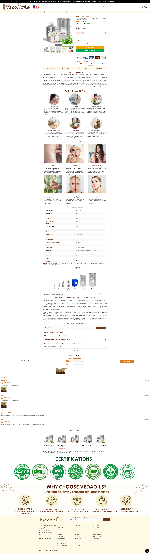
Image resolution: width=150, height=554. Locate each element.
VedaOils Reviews (78, 543)
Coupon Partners (78, 540)
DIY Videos (77, 534)
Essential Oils (49, 14)
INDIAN (78, 28)
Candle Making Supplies (62, 543)
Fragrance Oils (60, 534)
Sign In (76, 527)
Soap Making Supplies (61, 541)
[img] (4, 380)
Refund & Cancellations (97, 534)
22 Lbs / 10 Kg (79, 36)
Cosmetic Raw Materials (62, 540)
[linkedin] (18, 1)
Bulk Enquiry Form (96, 527)
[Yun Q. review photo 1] (4, 390)
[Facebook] (11, 1)
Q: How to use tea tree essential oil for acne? (55, 335)
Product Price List (96, 540)
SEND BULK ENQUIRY (90, 51)
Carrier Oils (59, 531)
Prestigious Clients (78, 541)
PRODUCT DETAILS (83, 68)
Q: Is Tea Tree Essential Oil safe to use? (53, 332)
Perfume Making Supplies (62, 545)
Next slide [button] (75, 49)
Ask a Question (101, 327)
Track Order (77, 536)
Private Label (95, 543)
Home (44, 14)
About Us (77, 531)
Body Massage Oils (61, 538)
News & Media (78, 538)
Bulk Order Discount (97, 529)
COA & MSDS (95, 541)
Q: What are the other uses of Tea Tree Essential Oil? (57, 339)
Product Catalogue (96, 538)
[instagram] (15, 1)
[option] (46, 49)
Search (76, 529)
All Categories (60, 527)
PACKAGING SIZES (99, 68)
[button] (79, 21)
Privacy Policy (77, 545)
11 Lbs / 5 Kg (102, 32)
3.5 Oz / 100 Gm (79, 32)
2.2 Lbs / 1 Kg (95, 32)
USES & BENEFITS (67, 68)
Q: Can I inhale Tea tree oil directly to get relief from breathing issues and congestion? (65, 343)
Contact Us (77, 532)
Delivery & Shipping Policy (98, 532)
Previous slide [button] (42, 49)
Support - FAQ (95, 531)
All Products (59, 529)
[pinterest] (13, 1)
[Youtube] (16, 1)
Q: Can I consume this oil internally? (53, 346)
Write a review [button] (127, 361)
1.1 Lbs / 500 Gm (87, 32)
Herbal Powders (60, 536)
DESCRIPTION (51, 68)
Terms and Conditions (97, 536)
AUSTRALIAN (84, 28)
